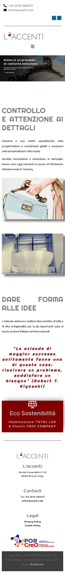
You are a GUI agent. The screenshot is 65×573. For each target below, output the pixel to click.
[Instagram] (54, 18)
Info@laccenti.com (32, 501)
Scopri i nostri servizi (9, 72)
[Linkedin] (59, 18)
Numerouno (37, 564)
